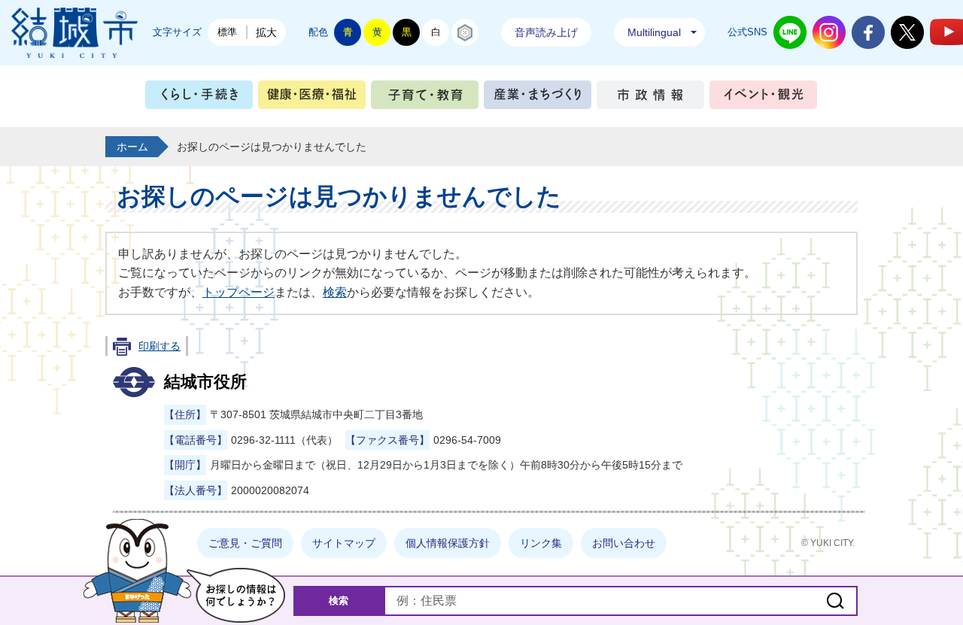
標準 (227, 32)
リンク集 (541, 543)
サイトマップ (343, 543)
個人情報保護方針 (448, 543)
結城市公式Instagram (829, 32)
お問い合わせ (623, 543)
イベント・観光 (763, 98)
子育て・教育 (424, 98)
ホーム (132, 147)
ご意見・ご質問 (245, 543)
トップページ (238, 292)
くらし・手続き (199, 98)
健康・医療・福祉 (312, 98)
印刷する (159, 346)
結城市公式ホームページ (74, 33)
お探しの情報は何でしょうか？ (236, 595)
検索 (335, 292)
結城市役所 (205, 381)
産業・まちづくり (537, 98)
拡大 (266, 32)
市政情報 (650, 98)
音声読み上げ (546, 32)
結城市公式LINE (790, 32)
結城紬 (464, 32)
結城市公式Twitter (907, 32)
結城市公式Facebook (868, 32)
